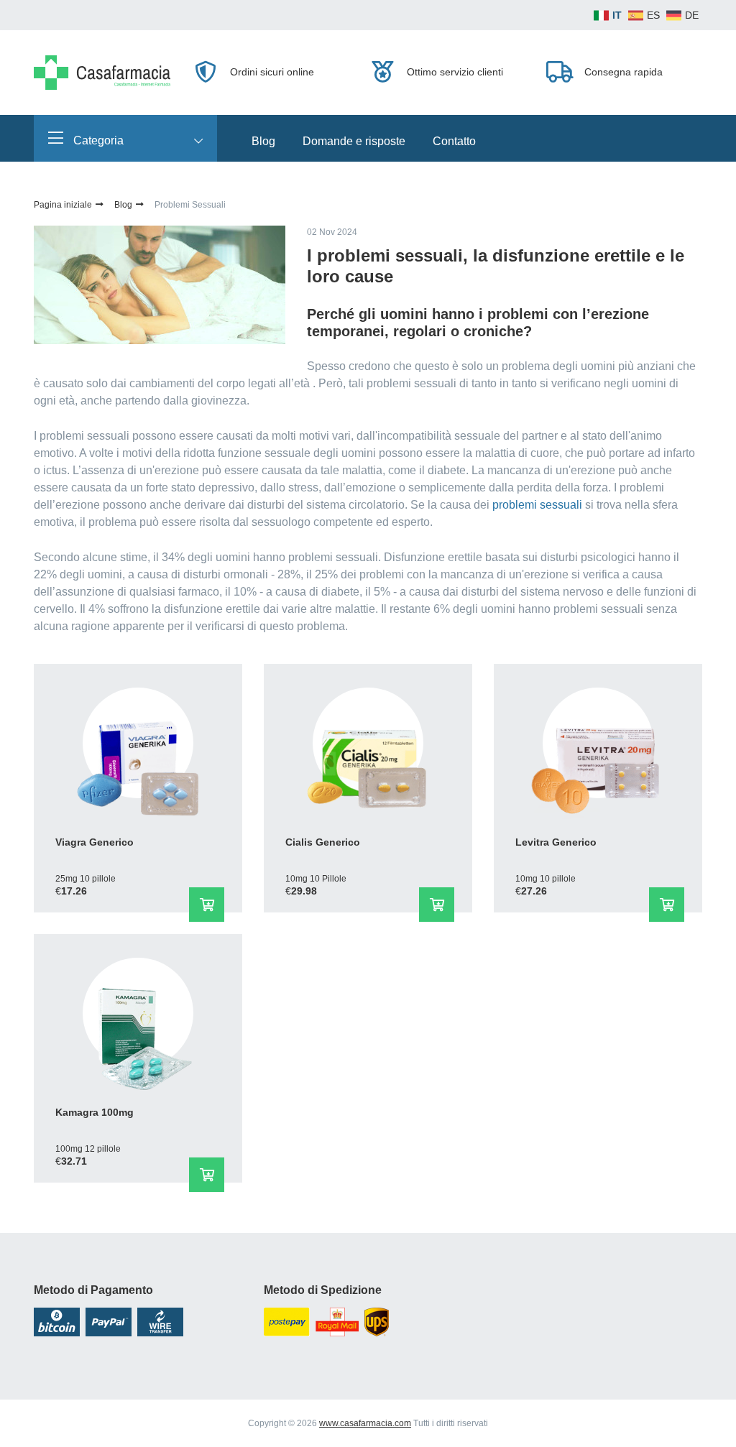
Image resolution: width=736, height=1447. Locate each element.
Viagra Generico (94, 842)
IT (617, 15)
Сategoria (97, 140)
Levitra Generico (556, 842)
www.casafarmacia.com (365, 1423)
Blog (263, 141)
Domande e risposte (354, 141)
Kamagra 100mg (94, 1112)
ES (653, 15)
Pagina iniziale (64, 205)
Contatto (454, 141)
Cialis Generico (322, 842)
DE (692, 15)
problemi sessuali (537, 505)
